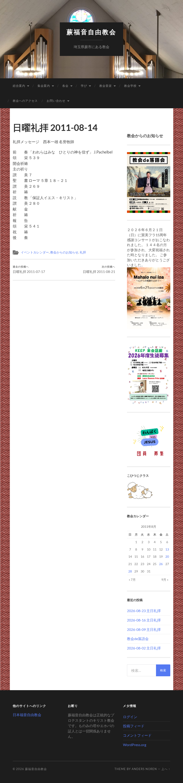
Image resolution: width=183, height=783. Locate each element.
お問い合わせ (56, 100)
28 (130, 571)
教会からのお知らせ (64, 252)
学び (84, 85)
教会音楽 (105, 85)
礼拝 (83, 252)
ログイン (130, 717)
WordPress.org (134, 745)
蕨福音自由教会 (91, 32)
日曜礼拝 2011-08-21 (99, 269)
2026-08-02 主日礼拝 (144, 648)
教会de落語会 (138, 638)
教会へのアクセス (25, 100)
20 (167, 556)
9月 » (164, 579)
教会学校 (130, 85)
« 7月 (132, 579)
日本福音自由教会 (27, 715)
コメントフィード (137, 735)
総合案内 (19, 85)
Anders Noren (144, 769)
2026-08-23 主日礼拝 (144, 611)
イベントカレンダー (35, 252)
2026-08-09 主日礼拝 (144, 629)
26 (161, 564)
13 (167, 549)
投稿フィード (133, 726)
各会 (65, 85)
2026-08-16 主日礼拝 (144, 620)
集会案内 (43, 85)
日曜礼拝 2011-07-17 (29, 269)
